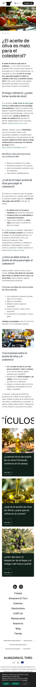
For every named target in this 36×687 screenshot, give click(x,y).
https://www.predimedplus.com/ (14, 147)
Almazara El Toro (18, 598)
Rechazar (15, 683)
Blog (18, 628)
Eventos (18, 603)
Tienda (18, 633)
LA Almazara (9, 230)
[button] (3, 3)
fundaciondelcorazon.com (17, 123)
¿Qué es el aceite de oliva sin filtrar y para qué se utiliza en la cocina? (18, 510)
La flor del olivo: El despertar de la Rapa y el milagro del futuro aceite (17, 560)
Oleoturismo (18, 608)
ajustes (25, 680)
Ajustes (25, 683)
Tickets (18, 593)
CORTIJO (18, 613)
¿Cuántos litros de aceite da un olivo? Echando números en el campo (17, 460)
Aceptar (6, 683)
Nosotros (18, 623)
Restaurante (18, 618)
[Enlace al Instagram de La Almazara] (21, 587)
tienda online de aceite (16, 250)
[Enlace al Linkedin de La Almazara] (15, 587)
